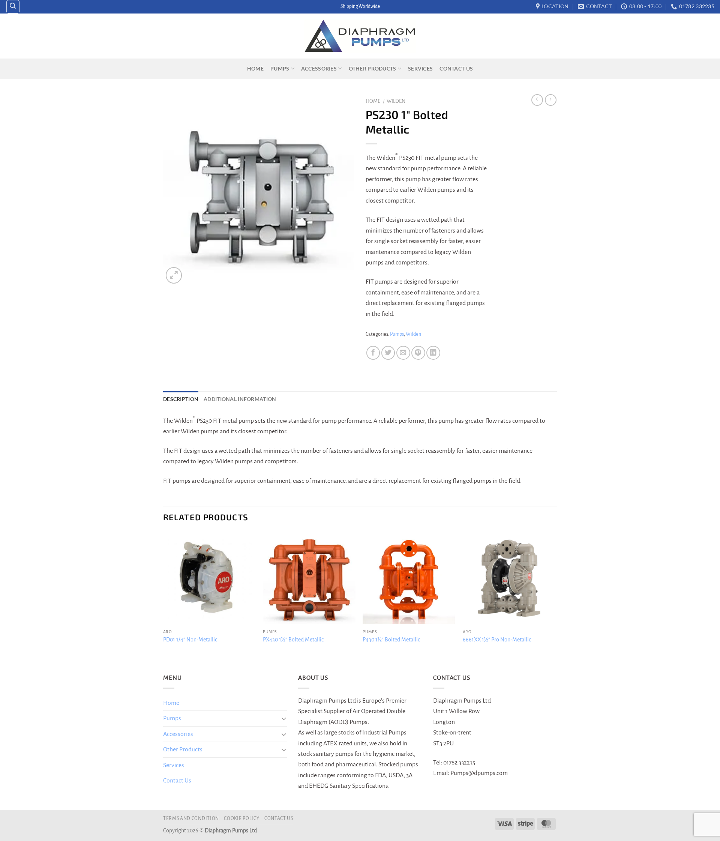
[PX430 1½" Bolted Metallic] (309, 578)
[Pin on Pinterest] (418, 353)
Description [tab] (180, 399)
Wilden (396, 101)
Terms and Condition (191, 818)
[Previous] (163, 595)
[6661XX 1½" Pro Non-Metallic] (509, 578)
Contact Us (456, 68)
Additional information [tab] (240, 399)
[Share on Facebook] (373, 353)
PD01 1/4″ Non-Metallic (190, 640)
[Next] (554, 595)
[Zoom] (174, 275)
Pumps (279, 68)
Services (420, 68)
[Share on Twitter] (388, 353)
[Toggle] (283, 718)
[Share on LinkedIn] (433, 353)
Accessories (319, 68)
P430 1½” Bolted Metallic (391, 640)
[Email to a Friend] (403, 353)
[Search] (13, 7)
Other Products (372, 68)
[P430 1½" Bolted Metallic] (409, 578)
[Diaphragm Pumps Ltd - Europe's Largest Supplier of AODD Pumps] (360, 36)
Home (255, 68)
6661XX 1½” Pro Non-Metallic (497, 640)
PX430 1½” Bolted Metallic (293, 640)
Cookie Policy (241, 818)
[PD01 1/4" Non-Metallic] (209, 578)
